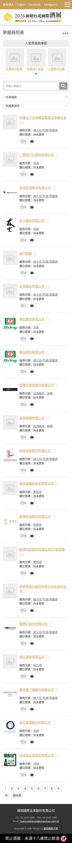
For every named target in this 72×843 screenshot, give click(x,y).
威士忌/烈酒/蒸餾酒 (45, 130)
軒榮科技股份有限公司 (35, 516)
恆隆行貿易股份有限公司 (36, 385)
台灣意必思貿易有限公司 (36, 755)
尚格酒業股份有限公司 (35, 451)
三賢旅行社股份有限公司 (36, 155)
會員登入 (8, 4)
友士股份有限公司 (31, 221)
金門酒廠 (25, 254)
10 (6, 795)
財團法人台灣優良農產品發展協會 (42, 118)
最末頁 (17, 795)
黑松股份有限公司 (31, 319)
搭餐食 (37, 525)
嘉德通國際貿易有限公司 (36, 484)
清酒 (36, 163)
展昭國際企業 (51, 828)
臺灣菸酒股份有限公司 (35, 188)
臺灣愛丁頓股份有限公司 (36, 690)
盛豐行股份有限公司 (33, 624)
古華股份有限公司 (31, 286)
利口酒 (37, 665)
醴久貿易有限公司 (31, 657)
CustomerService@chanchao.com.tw (39, 821)
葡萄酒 (37, 492)
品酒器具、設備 (43, 393)
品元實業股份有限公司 (35, 722)
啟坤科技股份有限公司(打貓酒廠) (42, 549)
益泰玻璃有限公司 (31, 418)
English (21, 4)
